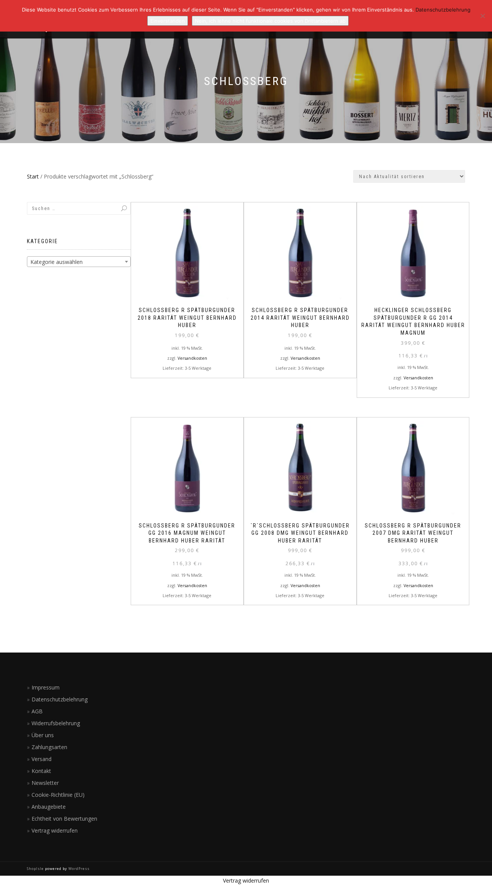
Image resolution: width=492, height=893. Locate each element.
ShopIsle (36, 868)
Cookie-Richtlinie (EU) (58, 794)
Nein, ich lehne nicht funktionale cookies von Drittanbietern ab (270, 21)
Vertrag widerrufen (55, 830)
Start (33, 176)
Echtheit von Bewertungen (64, 818)
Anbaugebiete (49, 806)
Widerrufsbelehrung (56, 723)
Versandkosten (192, 358)
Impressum (46, 687)
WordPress (78, 868)
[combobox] (79, 261)
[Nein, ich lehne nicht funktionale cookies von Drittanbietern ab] (482, 16)
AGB (37, 711)
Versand (42, 759)
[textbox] (78, 262)
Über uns (43, 735)
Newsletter (45, 782)
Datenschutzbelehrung (60, 699)
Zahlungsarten (49, 747)
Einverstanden (167, 21)
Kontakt (41, 770)
